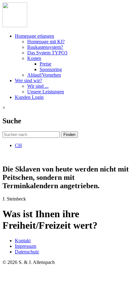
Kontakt (23, 240)
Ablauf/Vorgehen (44, 75)
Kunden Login (29, 97)
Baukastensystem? (45, 47)
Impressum (25, 246)
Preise (45, 63)
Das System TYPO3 (47, 52)
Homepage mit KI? (46, 41)
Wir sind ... (38, 86)
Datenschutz (27, 251)
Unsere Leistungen (45, 91)
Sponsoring (51, 69)
